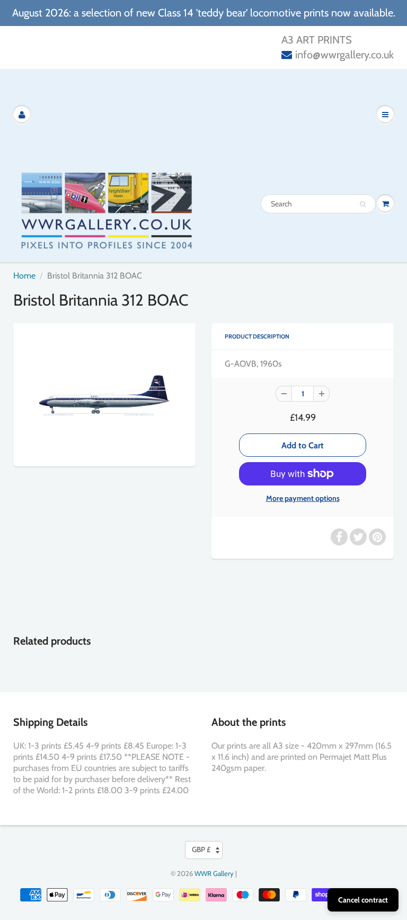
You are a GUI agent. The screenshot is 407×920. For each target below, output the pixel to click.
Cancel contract (363, 900)
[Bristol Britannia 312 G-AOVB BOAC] (104, 393)
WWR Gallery (214, 873)
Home (24, 276)
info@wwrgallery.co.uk (344, 54)
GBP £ (201, 849)
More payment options (303, 498)
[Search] (362, 204)
